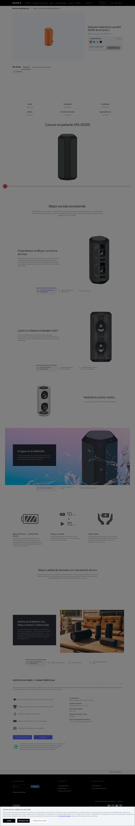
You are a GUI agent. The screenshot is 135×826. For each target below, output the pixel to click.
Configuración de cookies (40, 820)
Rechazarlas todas (23, 820)
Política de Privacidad (65, 816)
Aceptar (9, 820)
